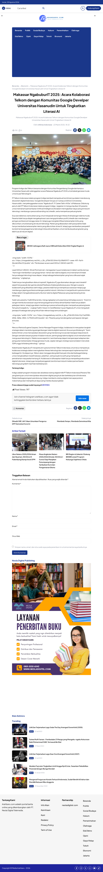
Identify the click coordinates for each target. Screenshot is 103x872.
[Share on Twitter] (79, 130)
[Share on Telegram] (89, 130)
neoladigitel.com (70, 805)
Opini (28, 36)
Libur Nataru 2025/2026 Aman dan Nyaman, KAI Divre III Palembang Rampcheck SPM (24, 457)
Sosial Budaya (39, 30)
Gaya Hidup (39, 36)
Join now (82, 398)
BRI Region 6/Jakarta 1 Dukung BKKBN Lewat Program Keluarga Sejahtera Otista (78, 457)
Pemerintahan (62, 30)
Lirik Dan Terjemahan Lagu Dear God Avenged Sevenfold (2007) (54, 754)
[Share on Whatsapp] (84, 130)
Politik (27, 30)
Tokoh (49, 36)
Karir (43, 815)
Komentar (16, 484)
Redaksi (44, 820)
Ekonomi (58, 36)
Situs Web (16, 536)
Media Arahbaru (18, 868)
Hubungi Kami (93, 8)
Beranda (18, 30)
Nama (15, 516)
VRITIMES (46, 385)
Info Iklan (45, 805)
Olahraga (75, 30)
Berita (31, 731)
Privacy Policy (47, 825)
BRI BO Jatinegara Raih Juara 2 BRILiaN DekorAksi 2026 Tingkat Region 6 (55, 246)
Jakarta (68, 36)
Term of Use (46, 830)
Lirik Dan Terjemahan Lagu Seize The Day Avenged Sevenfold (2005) (56, 727)
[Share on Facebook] (75, 130)
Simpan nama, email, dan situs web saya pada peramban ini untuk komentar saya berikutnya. (51, 547)
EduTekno (19, 36)
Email (14, 526)
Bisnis (31, 772)
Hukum (51, 30)
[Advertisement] (51, 58)
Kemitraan (45, 810)
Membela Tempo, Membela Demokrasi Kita (74, 421)
